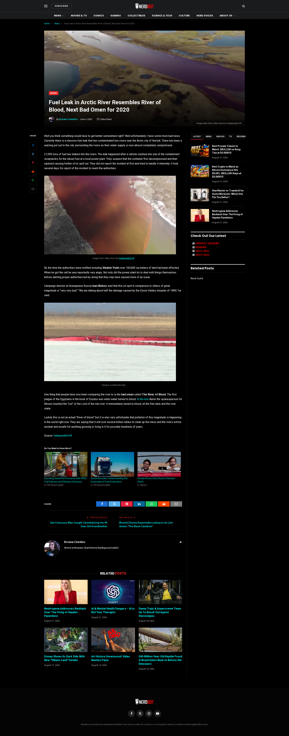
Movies (220, 136)
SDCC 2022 (202, 254)
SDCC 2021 (202, 250)
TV (230, 136)
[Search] (243, 6)
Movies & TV (79, 15)
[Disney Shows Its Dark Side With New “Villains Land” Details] (66, 640)
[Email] (33, 189)
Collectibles (136, 15)
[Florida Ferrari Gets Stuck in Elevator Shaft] (159, 464)
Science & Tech (162, 15)
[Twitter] (33, 154)
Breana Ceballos (68, 119)
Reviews (241, 136)
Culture (184, 15)
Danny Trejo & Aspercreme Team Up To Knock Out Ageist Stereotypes (160, 612)
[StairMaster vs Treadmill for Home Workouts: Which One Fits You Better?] (200, 195)
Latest (197, 136)
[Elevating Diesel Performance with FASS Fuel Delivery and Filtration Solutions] (65, 464)
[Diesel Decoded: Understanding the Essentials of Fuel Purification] (112, 464)
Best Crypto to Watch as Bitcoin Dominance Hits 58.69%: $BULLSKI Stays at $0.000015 (226, 171)
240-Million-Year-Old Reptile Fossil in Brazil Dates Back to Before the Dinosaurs (160, 660)
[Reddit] (33, 171)
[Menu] (45, 6)
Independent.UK (126, 258)
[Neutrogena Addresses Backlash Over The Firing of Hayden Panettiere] (66, 592)
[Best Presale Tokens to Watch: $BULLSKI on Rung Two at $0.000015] (200, 150)
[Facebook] (33, 145)
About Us (226, 15)
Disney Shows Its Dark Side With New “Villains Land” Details (64, 658)
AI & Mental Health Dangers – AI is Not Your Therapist (112, 610)
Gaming (115, 15)
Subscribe (61, 6)
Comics (98, 15)
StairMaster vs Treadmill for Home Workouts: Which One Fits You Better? (228, 194)
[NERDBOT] (144, 6)
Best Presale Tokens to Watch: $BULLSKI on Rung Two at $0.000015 (226, 149)
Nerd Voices (205, 15)
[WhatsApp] (33, 180)
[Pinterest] (33, 163)
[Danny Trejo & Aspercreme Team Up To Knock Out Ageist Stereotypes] (160, 592)
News (57, 15)
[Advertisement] (144, 66)
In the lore (143, 399)
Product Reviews (207, 243)
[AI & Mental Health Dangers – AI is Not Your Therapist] (113, 592)
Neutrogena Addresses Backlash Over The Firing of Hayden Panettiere (65, 612)
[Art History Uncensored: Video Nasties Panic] (113, 640)
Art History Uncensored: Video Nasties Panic (110, 658)
